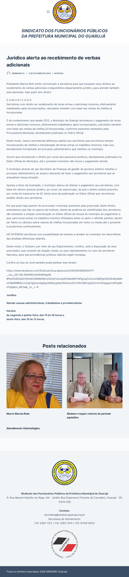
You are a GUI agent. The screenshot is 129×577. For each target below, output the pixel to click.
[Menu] (48, 11)
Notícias (58, 73)
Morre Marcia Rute (18, 413)
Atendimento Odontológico (23, 428)
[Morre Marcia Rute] (34, 380)
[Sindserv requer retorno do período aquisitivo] (95, 380)
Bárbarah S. (18, 73)
